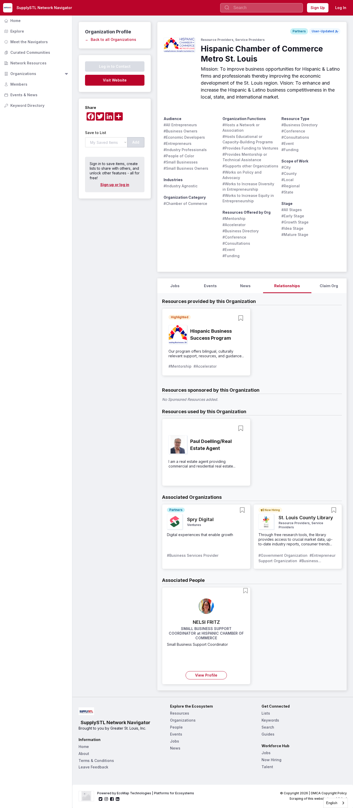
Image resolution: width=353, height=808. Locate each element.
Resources (179, 713)
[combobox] (335, 803)
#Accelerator (233, 225)
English (331, 803)
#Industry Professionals (185, 149)
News (175, 748)
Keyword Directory (23, 105)
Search (268, 727)
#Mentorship (233, 218)
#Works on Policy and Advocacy (242, 175)
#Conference (234, 237)
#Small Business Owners (186, 168)
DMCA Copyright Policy (329, 793)
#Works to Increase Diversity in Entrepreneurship (248, 186)
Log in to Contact (115, 66)
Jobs (174, 741)
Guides (268, 734)
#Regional (290, 186)
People (176, 727)
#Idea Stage (292, 228)
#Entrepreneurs (177, 143)
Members (15, 84)
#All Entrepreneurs (180, 125)
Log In (340, 7)
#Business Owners (180, 131)
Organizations (19, 73)
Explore (13, 31)
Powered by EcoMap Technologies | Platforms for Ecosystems (145, 793)
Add (135, 142)
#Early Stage (292, 216)
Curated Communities (26, 52)
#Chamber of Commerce (185, 203)
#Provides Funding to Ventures (250, 148)
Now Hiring (271, 760)
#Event (228, 249)
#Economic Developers (184, 137)
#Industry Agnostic (180, 186)
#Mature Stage (294, 234)
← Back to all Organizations (110, 39)
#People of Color (179, 156)
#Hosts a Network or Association (241, 127)
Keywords (270, 720)
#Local (287, 179)
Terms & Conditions (96, 760)
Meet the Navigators (25, 42)
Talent (267, 767)
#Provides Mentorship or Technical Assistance (245, 157)
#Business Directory (240, 231)
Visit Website (115, 80)
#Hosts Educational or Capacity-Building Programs (247, 139)
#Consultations (236, 243)
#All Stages (291, 209)
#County (289, 173)
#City (286, 167)
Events (176, 734)
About (84, 753)
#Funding (231, 256)
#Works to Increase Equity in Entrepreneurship (248, 198)
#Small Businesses (181, 162)
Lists (266, 713)
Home (12, 20)
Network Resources (25, 63)
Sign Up (318, 7)
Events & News (20, 95)
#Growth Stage (295, 222)
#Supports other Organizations (250, 166)
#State (287, 192)
